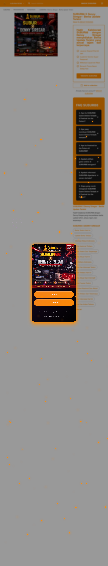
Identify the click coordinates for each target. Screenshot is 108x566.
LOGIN (54, 294)
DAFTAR (54, 303)
